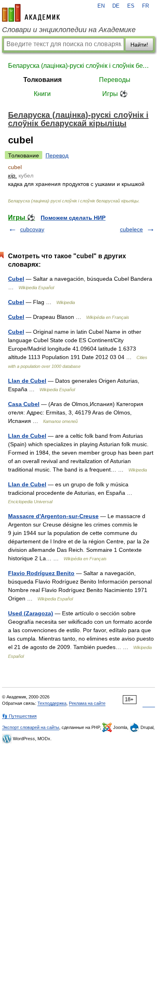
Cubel (16, 279)
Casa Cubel (23, 404)
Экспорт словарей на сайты (30, 727)
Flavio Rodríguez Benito (41, 573)
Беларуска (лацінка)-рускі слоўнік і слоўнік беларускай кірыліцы (78, 65)
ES (130, 6)
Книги (42, 93)
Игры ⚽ (115, 93)
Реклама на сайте (87, 703)
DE (116, 6)
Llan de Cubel (27, 381)
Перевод (56, 155)
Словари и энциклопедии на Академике (69, 30)
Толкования (42, 79)
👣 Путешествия (19, 716)
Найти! (139, 44)
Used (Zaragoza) (30, 613)
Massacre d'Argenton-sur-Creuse (53, 516)
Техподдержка (51, 703)
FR (145, 6)
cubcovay (32, 229)
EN (101, 6)
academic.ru (31, 13)
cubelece (131, 229)
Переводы (114, 79)
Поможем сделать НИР (73, 217)
